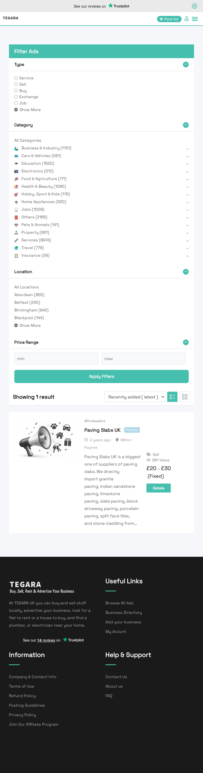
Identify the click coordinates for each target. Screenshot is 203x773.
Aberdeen (29, 294)
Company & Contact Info (32, 676)
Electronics (37, 170)
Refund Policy (22, 695)
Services (36, 239)
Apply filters (101, 376)
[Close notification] (194, 6)
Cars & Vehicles (41, 155)
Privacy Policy (22, 714)
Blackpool (29, 317)
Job (23, 102)
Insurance (35, 255)
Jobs (32, 209)
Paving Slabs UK (102, 430)
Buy (23, 90)
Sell (22, 84)
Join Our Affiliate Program (33, 724)
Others (34, 216)
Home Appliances (43, 201)
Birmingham (31, 309)
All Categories (27, 140)
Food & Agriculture (44, 178)
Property (35, 232)
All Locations (26, 286)
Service (26, 77)
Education (37, 163)
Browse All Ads (119, 602)
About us (114, 686)
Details (158, 488)
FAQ (108, 695)
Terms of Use (21, 686)
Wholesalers (94, 420)
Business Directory (123, 612)
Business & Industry (46, 147)
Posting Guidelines (27, 705)
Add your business (123, 621)
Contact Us (116, 676)
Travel (32, 247)
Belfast (27, 302)
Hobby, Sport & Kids (45, 193)
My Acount (115, 631)
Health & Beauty (43, 186)
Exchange (28, 96)
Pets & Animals (40, 224)
